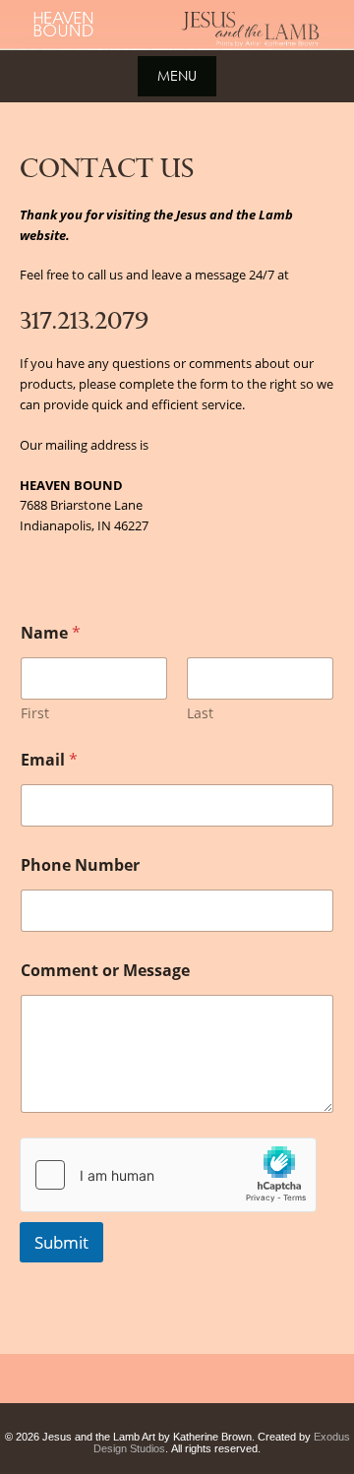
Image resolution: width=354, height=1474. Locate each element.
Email (49, 760)
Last (200, 713)
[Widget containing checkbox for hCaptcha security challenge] (168, 1174)
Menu (177, 75)
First (35, 713)
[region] (177, 25)
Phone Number (80, 865)
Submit (61, 1242)
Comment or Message (105, 970)
